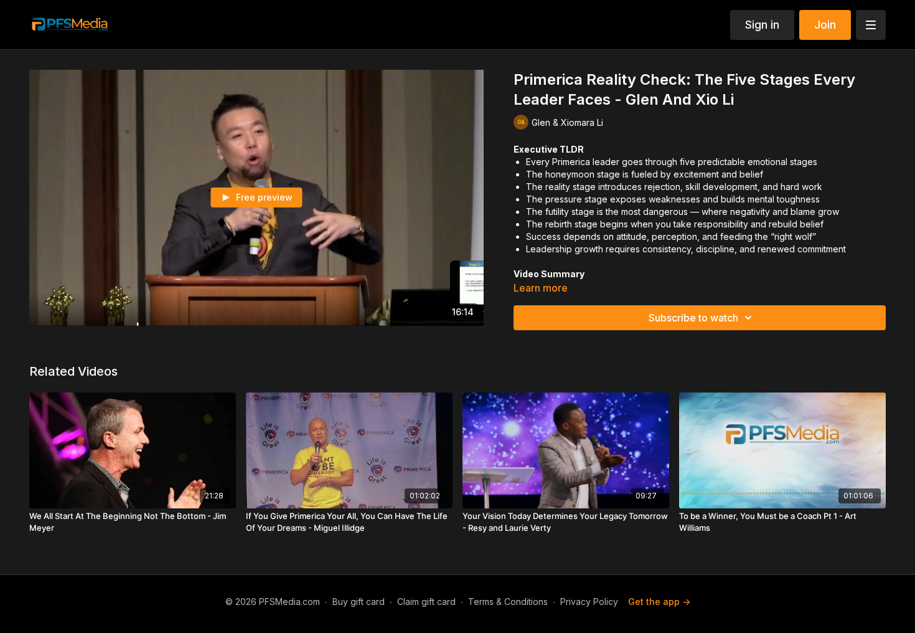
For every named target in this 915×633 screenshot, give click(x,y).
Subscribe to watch (693, 318)
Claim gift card (426, 601)
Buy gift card (358, 601)
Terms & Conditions (508, 601)
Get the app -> (659, 601)
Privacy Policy (589, 601)
